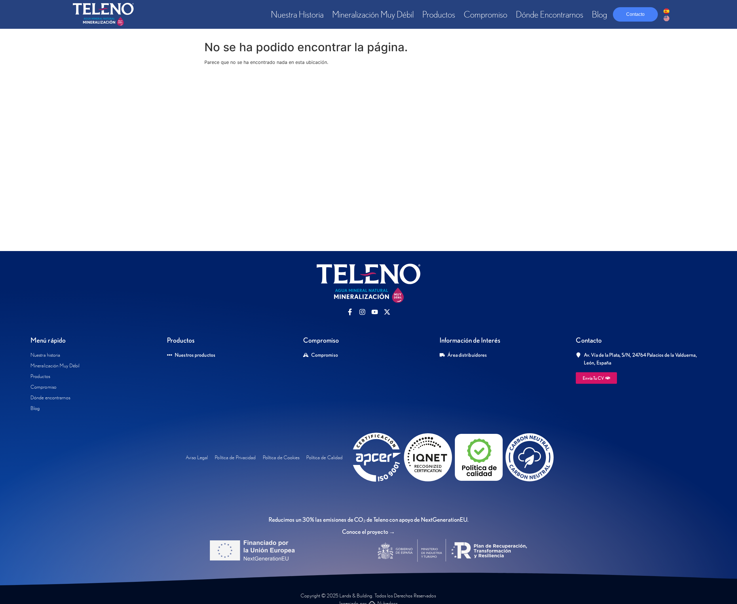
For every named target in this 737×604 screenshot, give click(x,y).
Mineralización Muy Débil (373, 14)
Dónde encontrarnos (549, 14)
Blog (599, 14)
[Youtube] (374, 312)
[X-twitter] (387, 312)
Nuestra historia (297, 14)
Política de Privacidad (235, 457)
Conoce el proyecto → (368, 531)
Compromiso (485, 14)
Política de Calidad (324, 457)
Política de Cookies (281, 457)
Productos (438, 14)
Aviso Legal (197, 457)
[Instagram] (362, 312)
